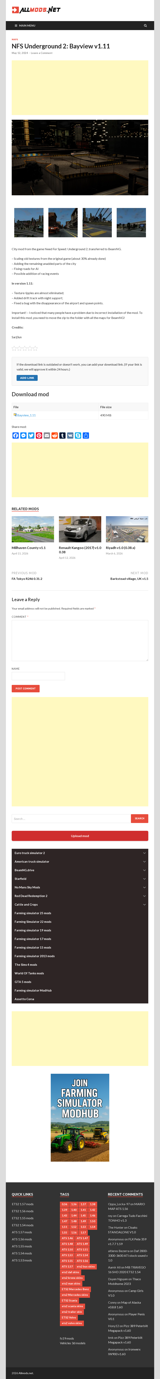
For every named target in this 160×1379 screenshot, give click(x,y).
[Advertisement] (80, 87)
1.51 (64, 1226)
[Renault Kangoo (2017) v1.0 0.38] (80, 543)
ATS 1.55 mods (22, 1246)
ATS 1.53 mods (22, 1260)
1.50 (92, 1221)
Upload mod (80, 836)
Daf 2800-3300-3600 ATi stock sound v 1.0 (128, 1255)
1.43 (64, 1215)
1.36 (73, 1204)
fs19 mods (67, 1338)
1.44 (73, 1215)
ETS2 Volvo (69, 1317)
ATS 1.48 (67, 1243)
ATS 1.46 (67, 1238)
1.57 (83, 1232)
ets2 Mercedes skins (75, 1294)
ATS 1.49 (82, 1243)
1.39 (64, 1209)
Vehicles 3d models (72, 1343)
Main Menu (27, 25)
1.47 (64, 1221)
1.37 (83, 1204)
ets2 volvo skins (72, 1323)
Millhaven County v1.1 (29, 548)
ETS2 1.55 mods (23, 1218)
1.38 (92, 1204)
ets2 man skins (71, 1283)
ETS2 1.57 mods (23, 1204)
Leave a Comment (41, 52)
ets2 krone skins (72, 1277)
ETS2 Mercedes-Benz (75, 1289)
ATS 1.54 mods (22, 1253)
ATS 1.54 (82, 1255)
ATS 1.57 (67, 1266)
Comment (20, 616)
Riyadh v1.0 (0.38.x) (120, 548)
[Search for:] (80, 818)
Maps (15, 39)
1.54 (92, 1226)
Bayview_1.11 (26, 415)
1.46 (92, 1215)
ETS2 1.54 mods (23, 1225)
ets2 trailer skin (72, 1311)
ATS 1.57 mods (22, 1232)
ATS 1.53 (67, 1255)
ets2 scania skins (72, 1306)
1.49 (83, 1221)
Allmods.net (26, 1373)
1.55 (64, 1232)
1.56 (73, 1232)
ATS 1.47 (82, 1238)
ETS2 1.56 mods (23, 1211)
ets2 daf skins (70, 1272)
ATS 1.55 (67, 1260)
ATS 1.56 (82, 1260)
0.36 (64, 1204)
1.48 (73, 1221)
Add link (27, 377)
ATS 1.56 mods (22, 1239)
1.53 (83, 1226)
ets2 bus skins (86, 1266)
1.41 (83, 1209)
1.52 (73, 1226)
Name (16, 668)
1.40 (73, 1209)
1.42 (92, 1209)
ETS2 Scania (69, 1300)
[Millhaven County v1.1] (33, 543)
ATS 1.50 (67, 1249)
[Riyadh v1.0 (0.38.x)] (127, 543)
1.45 (83, 1215)
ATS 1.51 (82, 1249)
